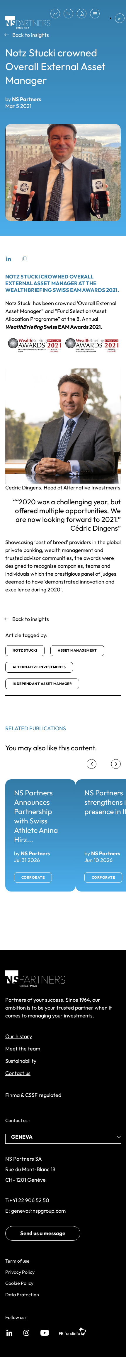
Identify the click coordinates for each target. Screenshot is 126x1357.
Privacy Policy (20, 1272)
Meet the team (22, 1048)
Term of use (17, 1260)
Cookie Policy (19, 1283)
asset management (77, 650)
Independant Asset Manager (42, 683)
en (120, 18)
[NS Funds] (55, 13)
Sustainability (20, 1060)
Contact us (17, 1073)
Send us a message (42, 1233)
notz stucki (25, 650)
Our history (18, 1036)
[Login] (81, 13)
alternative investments (39, 667)
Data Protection (22, 1294)
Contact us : (17, 1120)
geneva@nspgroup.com (38, 1210)
